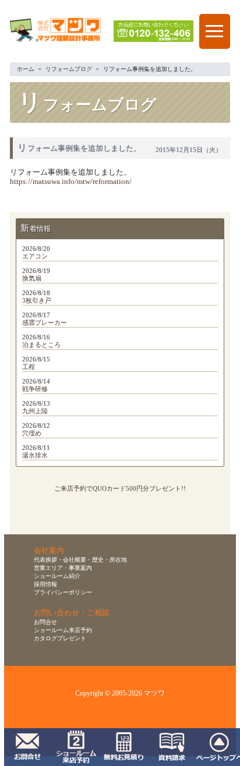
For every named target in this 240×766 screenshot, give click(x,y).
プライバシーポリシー (63, 592)
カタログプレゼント (60, 638)
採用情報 (45, 584)
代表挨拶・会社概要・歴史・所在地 (80, 559)
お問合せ (45, 622)
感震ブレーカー (44, 322)
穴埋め (31, 433)
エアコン (35, 256)
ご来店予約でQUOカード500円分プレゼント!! (120, 488)
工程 (28, 366)
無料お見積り (124, 747)
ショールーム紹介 (57, 576)
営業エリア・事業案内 (63, 568)
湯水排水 (35, 455)
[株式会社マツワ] (56, 41)
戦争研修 (35, 388)
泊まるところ (41, 344)
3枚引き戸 (36, 300)
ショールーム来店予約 (63, 630)
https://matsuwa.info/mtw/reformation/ (71, 182)
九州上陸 (35, 410)
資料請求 (172, 747)
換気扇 (31, 278)
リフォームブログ (68, 69)
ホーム (25, 69)
